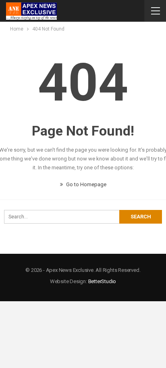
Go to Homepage (85, 184)
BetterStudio (102, 281)
